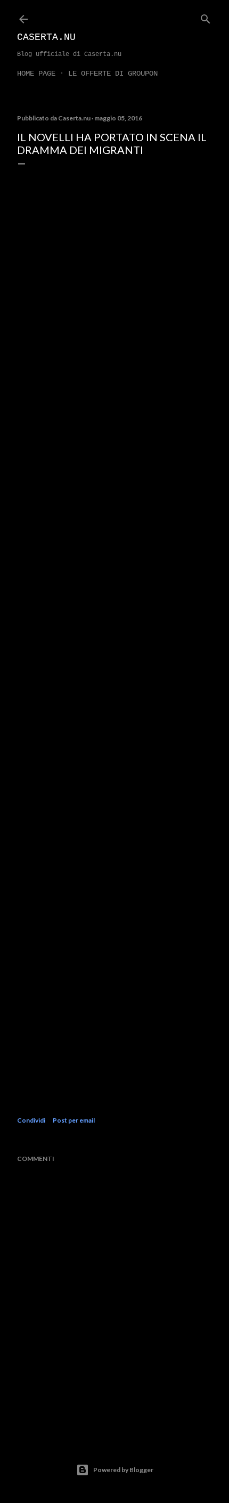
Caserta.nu (46, 37)
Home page (36, 73)
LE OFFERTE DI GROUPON (113, 73)
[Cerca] (205, 16)
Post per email (74, 1120)
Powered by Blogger (123, 1470)
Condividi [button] (31, 1120)
